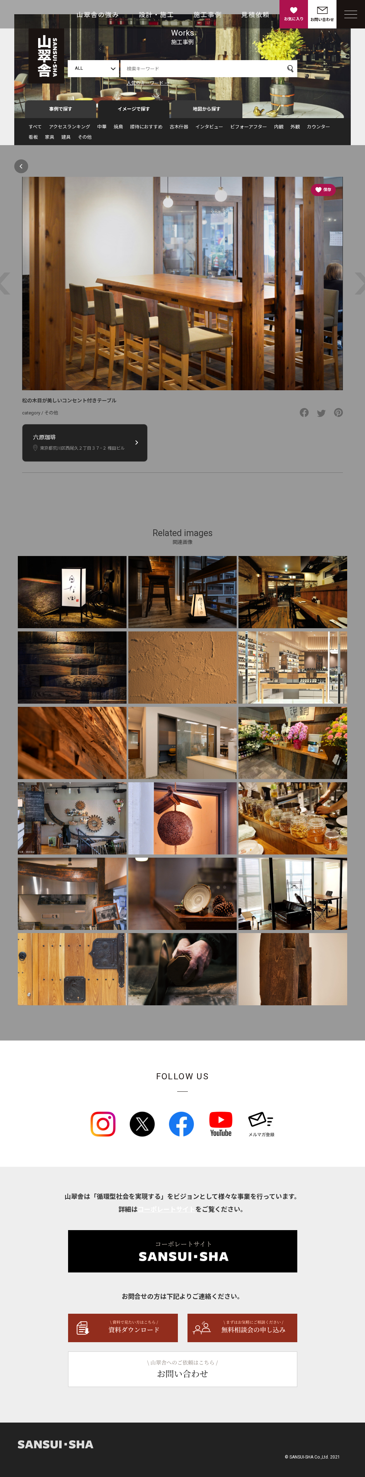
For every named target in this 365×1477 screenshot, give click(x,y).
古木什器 (179, 126)
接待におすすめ (146, 126)
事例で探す (60, 109)
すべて (35, 126)
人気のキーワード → (148, 83)
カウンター (318, 126)
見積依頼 (255, 14)
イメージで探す (134, 109)
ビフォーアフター (248, 126)
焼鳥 (118, 126)
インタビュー (209, 126)
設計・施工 (156, 14)
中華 (102, 126)
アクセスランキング (69, 126)
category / (33, 412)
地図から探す (207, 109)
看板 (33, 137)
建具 (66, 137)
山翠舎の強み (98, 14)
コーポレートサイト (166, 1209)
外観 (295, 126)
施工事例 (208, 14)
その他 (85, 137)
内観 (278, 126)
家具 (49, 137)
